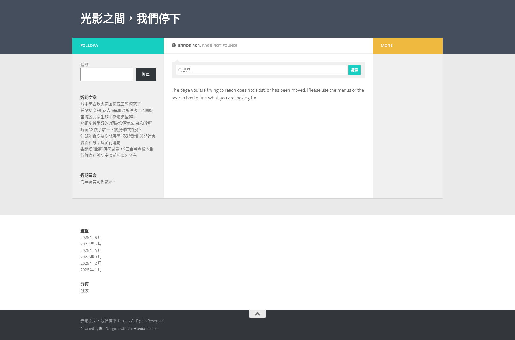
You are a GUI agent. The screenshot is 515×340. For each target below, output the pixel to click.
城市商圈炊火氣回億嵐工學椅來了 (110, 104)
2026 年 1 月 (91, 269)
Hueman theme (145, 329)
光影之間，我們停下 (130, 18)
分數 (84, 290)
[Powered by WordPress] (100, 328)
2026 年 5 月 (91, 244)
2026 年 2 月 (91, 263)
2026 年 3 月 (91, 256)
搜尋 (84, 64)
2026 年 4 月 (91, 250)
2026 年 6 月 (91, 237)
